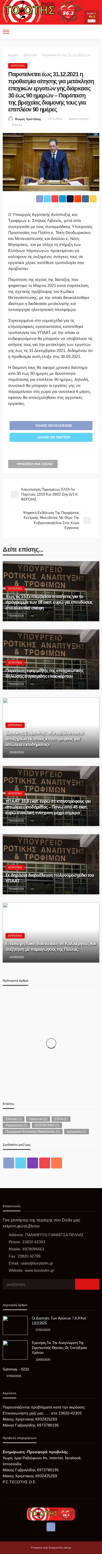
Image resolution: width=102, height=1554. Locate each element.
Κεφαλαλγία (16, 1125)
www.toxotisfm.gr (39, 1270)
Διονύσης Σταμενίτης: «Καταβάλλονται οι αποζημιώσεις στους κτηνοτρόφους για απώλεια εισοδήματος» (44, 738)
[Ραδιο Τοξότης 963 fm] (43, 10)
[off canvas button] (6, 32)
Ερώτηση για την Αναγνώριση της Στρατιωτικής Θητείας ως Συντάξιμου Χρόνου (59, 1348)
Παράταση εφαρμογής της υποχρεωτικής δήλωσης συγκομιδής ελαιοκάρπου (44, 673)
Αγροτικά (18, 65)
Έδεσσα (13, 1119)
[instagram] (33, 1163)
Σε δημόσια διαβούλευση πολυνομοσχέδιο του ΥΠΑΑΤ (49, 878)
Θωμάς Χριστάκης (28, 119)
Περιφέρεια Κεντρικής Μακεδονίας (32, 1131)
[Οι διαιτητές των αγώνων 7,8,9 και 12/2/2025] (15, 1325)
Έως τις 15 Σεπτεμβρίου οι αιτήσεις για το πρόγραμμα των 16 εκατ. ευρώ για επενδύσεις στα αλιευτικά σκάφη (49, 602)
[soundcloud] (57, 1163)
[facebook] (9, 1163)
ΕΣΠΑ (61, 1119)
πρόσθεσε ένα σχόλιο (35, 464)
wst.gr (67, 1547)
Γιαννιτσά (38, 1119)
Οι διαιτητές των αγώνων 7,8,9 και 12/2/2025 (59, 1320)
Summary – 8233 (16, 1369)
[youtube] (45, 1163)
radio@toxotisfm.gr (37, 1263)
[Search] (94, 32)
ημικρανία (76, 1131)
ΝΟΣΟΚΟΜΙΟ (47, 1125)
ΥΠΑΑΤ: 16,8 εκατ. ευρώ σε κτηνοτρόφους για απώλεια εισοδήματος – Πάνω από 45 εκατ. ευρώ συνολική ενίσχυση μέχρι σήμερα (48, 807)
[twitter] (21, 1163)
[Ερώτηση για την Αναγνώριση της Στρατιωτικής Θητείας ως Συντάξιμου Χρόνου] (15, 1350)
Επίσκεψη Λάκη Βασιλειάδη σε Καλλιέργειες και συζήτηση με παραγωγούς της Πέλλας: (50, 946)
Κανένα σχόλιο (78, 118)
